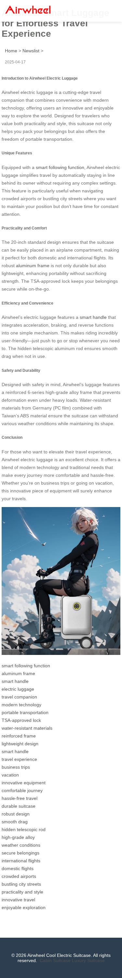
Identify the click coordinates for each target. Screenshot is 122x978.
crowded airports (19, 876)
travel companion (19, 696)
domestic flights (18, 868)
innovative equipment (24, 782)
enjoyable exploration (24, 907)
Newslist (30, 50)
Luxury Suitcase (88, 960)
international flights (21, 860)
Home (11, 50)
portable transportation (25, 712)
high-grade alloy (18, 837)
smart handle (93, 317)
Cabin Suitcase (55, 960)
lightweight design (20, 743)
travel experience (19, 759)
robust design (16, 813)
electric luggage (18, 689)
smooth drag (15, 821)
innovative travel (18, 899)
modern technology (21, 704)
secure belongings (20, 852)
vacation (10, 774)
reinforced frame (19, 735)
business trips (16, 767)
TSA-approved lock (21, 720)
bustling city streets (21, 884)
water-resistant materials (27, 728)
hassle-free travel (19, 798)
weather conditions (21, 845)
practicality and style (22, 891)
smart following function (60, 167)
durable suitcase (18, 806)
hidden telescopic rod (24, 829)
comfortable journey (22, 790)
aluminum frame (32, 265)
